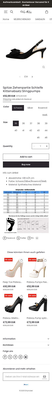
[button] (6, 12)
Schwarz (18, 107)
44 (46, 130)
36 (23, 123)
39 (46, 123)
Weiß (44, 115)
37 (31, 123)
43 (38, 130)
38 (38, 123)
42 (30, 130)
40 (16, 130)
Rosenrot (42, 107)
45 (38, 137)
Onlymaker (29, 391)
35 (16, 123)
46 (46, 137)
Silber (30, 107)
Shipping (7, 99)
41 (23, 130)
